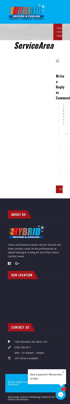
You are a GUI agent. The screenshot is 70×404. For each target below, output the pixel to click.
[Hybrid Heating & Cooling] (27, 5)
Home (60, 28)
